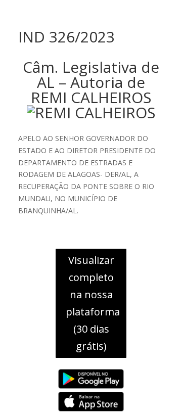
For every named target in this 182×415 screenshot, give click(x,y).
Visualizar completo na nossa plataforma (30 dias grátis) (93, 303)
